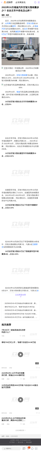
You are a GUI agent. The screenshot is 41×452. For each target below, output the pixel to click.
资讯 (7, 436)
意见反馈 (20, 442)
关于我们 (12, 442)
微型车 (18, 32)
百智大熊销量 (22, 75)
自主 (26, 29)
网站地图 (29, 442)
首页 (3, 436)
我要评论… (9, 448)
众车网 (8, 23)
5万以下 (5, 34)
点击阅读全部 (20, 295)
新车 (14, 26)
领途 (18, 92)
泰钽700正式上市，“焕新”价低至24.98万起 (20, 307)
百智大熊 (30, 23)
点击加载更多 (19, 430)
